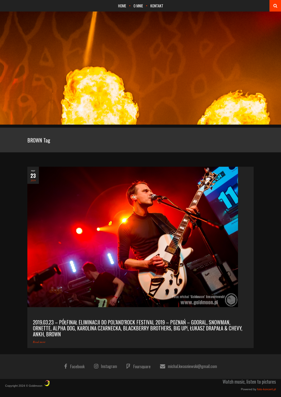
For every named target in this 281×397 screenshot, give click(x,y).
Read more (39, 342)
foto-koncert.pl (266, 389)
